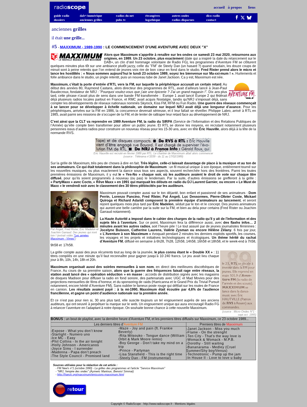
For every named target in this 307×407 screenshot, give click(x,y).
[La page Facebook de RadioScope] (236, 18)
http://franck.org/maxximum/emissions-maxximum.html (90, 374)
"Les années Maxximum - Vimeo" (70, 237)
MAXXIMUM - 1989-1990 (81, 47)
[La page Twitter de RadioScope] (243, 18)
